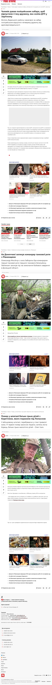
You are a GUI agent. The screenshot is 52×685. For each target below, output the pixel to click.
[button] (2, 1)
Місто (8, 233)
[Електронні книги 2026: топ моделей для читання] (32, 230)
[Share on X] (3, 83)
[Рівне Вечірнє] (11, 1)
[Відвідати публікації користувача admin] (3, 33)
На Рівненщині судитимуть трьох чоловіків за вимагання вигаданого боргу (27, 208)
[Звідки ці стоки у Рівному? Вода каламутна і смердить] (7, 230)
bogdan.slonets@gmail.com (20, 616)
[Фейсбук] (43, 675)
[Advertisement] (29, 116)
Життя (16, 233)
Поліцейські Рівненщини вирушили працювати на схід (22, 210)
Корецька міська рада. (18, 500)
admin (7, 33)
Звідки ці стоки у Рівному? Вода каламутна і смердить (6, 237)
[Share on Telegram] (3, 89)
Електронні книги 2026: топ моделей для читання (32, 237)
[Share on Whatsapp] (3, 86)
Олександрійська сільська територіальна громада (20, 336)
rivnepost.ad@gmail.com (15, 619)
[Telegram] (50, 675)
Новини (3, 233)
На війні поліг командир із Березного (18, 206)
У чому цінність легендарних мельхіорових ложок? (19, 237)
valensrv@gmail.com (21, 615)
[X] (45, 675)
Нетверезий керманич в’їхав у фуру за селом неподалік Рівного (44, 237)
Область (46, 233)
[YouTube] (46, 675)
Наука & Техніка (30, 231)
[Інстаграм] (48, 675)
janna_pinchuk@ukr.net (23, 618)
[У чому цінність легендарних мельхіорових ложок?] (19, 230)
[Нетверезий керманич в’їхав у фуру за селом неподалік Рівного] (45, 230)
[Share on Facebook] (3, 80)
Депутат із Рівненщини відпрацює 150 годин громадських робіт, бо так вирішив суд (29, 203)
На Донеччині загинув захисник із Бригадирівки (21, 212)
